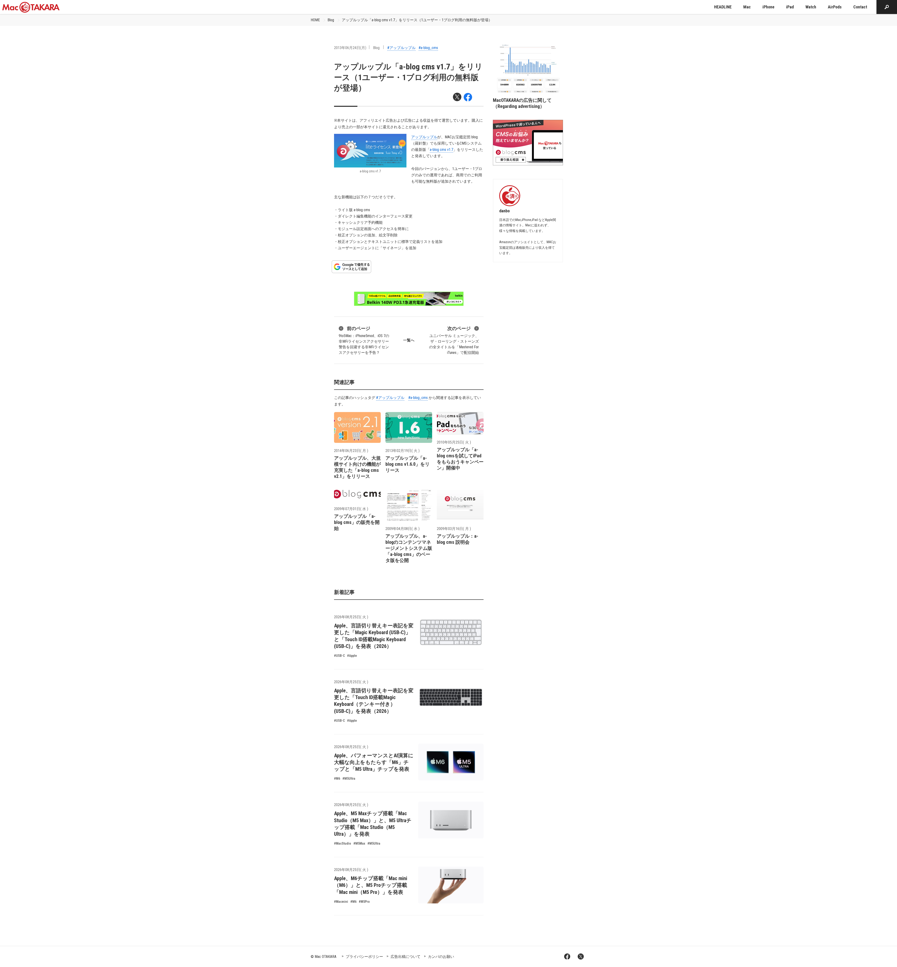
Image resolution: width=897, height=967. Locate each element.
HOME (315, 20)
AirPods (835, 6)
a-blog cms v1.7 (441, 149)
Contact (860, 6)
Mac (747, 6)
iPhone (768, 6)
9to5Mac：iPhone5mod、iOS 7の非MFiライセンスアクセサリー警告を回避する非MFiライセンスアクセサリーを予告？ (364, 340)
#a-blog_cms (428, 48)
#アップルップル (401, 48)
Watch (810, 6)
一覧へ (408, 340)
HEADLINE (723, 6)
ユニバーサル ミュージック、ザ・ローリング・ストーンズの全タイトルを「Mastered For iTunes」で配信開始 (454, 340)
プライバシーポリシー (364, 956)
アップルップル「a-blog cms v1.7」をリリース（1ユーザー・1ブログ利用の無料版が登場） (417, 20)
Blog (330, 20)
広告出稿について (405, 956)
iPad (790, 6)
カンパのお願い (441, 956)
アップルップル (424, 137)
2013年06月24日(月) (350, 48)
